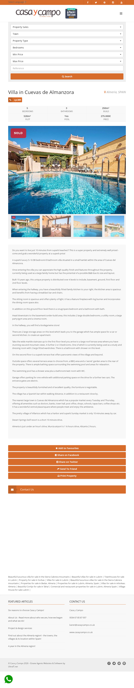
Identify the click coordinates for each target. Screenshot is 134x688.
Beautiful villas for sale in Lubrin (87, 576)
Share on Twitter (68, 461)
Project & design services (20, 628)
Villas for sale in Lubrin (57, 580)
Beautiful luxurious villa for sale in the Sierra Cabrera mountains (39, 576)
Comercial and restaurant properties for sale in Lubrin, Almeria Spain (84, 586)
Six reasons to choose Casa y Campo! (26, 610)
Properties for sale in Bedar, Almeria (38, 583)
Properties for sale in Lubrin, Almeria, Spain (78, 583)
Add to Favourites (68, 448)
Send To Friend (68, 468)
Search (68, 76)
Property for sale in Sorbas (32, 580)
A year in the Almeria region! (21, 646)
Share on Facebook (68, 455)
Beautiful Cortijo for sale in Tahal (33, 586)
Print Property (68, 475)
